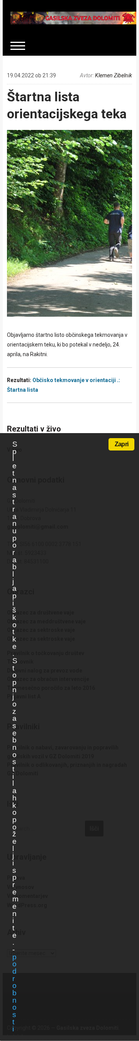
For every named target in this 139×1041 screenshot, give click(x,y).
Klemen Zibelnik (113, 75)
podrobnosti (14, 993)
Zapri (121, 444)
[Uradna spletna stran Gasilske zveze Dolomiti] (73, 17)
